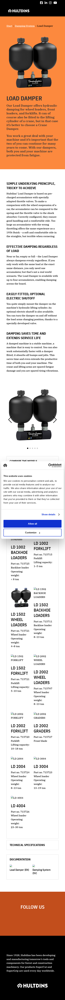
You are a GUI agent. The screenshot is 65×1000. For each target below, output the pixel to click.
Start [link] (9, 25)
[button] (55, 11)
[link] (41, 3)
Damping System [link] (25, 25)
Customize (30, 532)
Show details (48, 514)
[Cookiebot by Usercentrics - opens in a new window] (48, 465)
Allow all (32, 523)
